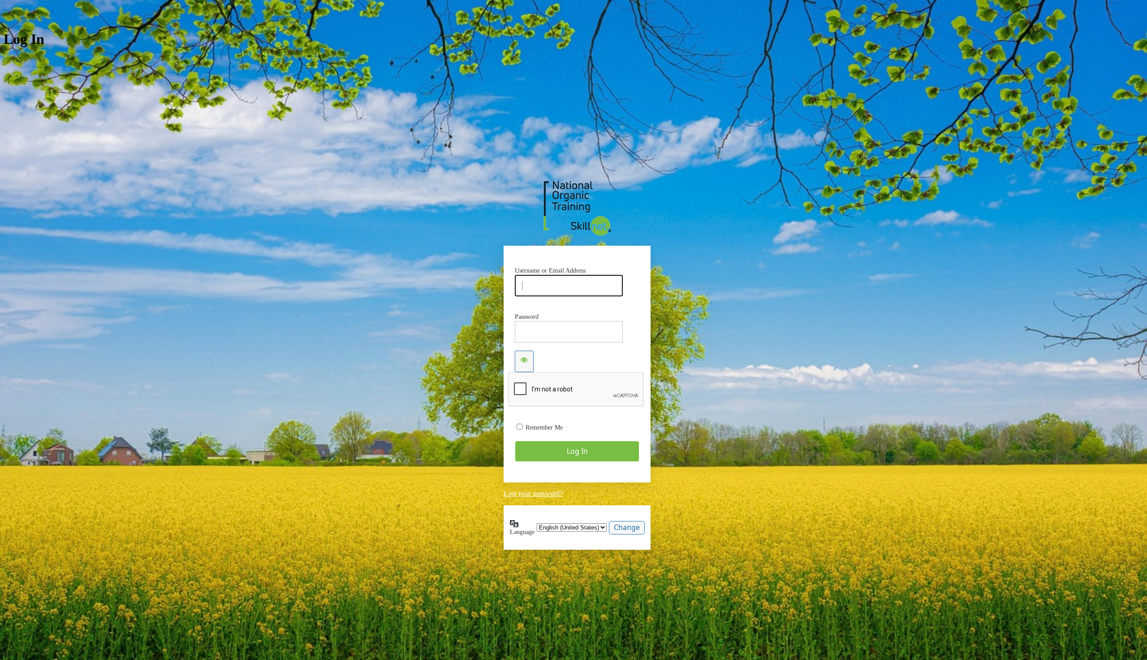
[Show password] (524, 361)
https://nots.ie (577, 208)
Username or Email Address (550, 270)
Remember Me (544, 427)
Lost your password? (533, 493)
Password (527, 316)
